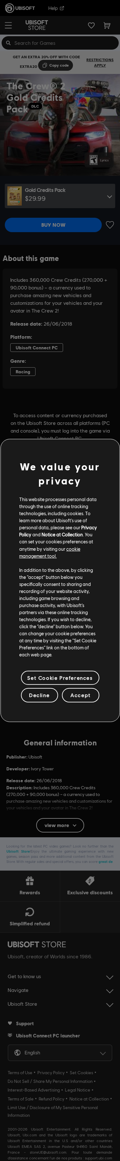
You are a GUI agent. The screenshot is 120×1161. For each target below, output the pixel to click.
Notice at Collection (62, 534)
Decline (39, 695)
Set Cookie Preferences (59, 678)
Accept (80, 695)
